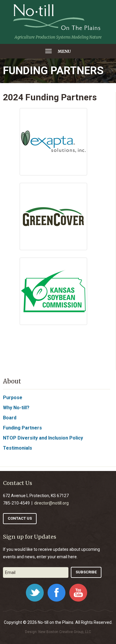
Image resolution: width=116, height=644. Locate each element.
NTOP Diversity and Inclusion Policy (43, 438)
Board (9, 418)
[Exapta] (53, 141)
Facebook (56, 593)
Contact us (20, 518)
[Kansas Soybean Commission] (53, 291)
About (12, 381)
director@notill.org (51, 503)
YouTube (78, 593)
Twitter (35, 593)
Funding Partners (22, 428)
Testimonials (17, 448)
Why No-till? (16, 407)
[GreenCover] (53, 216)
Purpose (12, 397)
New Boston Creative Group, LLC (64, 632)
